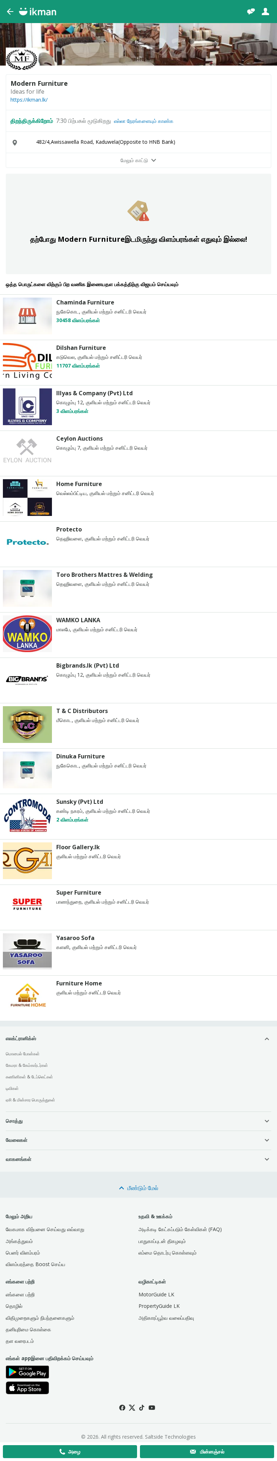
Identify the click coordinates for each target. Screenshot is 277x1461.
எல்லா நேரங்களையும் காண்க (143, 121)
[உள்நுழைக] (265, 11)
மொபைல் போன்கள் (23, 1054)
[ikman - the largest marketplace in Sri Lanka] (37, 11)
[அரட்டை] (251, 11)
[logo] (27, 332)
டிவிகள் (12, 1088)
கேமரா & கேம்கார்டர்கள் (27, 1065)
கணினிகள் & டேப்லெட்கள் (29, 1077)
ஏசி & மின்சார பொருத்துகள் (30, 1100)
